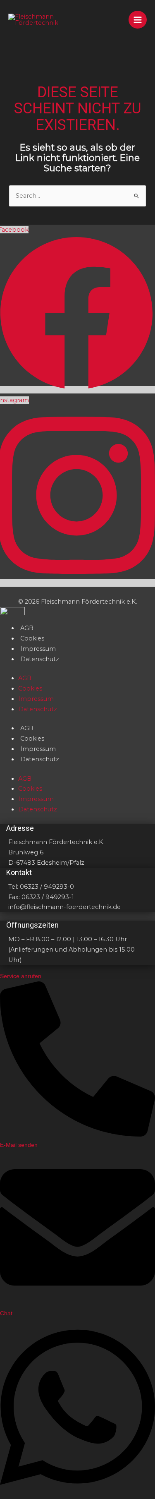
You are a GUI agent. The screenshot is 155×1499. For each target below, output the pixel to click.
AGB (26, 628)
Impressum (38, 648)
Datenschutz (39, 659)
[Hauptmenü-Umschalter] (138, 20)
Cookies (32, 638)
